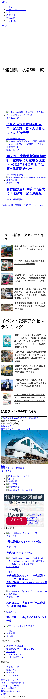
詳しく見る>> (7, 471)
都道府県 (10, 633)
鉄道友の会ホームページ (13, 691)
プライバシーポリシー (11, 686)
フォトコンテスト (14, 654)
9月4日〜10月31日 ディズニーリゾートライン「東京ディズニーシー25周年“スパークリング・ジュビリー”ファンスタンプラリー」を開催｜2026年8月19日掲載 (30, 341)
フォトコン (11, 21)
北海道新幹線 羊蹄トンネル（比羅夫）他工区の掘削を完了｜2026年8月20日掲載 (30, 306)
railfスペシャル (13, 675)
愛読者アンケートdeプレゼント (16, 429)
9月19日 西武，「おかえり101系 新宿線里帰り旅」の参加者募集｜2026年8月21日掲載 (30, 369)
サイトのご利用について (13, 683)
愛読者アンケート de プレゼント (21, 649)
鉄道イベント (12, 15)
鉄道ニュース (12, 12)
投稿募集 (10, 18)
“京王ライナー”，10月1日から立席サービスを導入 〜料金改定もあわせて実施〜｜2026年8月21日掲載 (30, 278)
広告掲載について (9, 680)
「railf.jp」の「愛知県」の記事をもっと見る (22, 205)
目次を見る (6, 426)
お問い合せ (6, 694)
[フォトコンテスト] (24, 39)
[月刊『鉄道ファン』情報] (24, 28)
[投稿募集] (24, 36)
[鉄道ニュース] (24, 30)
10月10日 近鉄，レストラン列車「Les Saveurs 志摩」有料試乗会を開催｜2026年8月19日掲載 (30, 383)
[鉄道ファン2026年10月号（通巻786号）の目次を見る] (21, 418)
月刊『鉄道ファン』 (16, 9)
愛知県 (9, 636)
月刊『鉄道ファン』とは (18, 657)
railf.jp (4, 2)
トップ (9, 7)
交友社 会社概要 (9, 688)
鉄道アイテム (12, 672)
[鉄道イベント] (24, 33)
